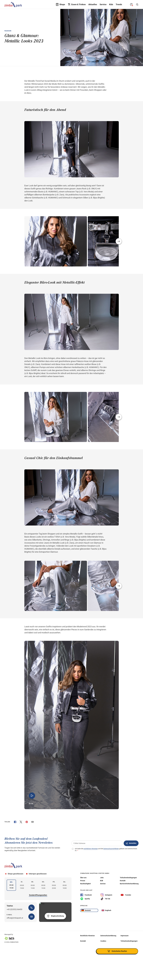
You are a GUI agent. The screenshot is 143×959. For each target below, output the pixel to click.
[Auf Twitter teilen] (20, 821)
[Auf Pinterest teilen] (26, 821)
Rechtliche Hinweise (87, 936)
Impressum (124, 936)
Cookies (103, 941)
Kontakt (83, 941)
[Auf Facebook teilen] (15, 821)
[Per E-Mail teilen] (32, 821)
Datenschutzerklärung (108, 936)
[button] (119, 241)
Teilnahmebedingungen (129, 941)
